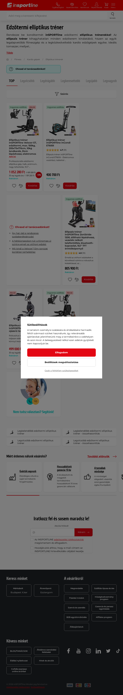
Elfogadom (61, 352)
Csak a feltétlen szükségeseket (61, 370)
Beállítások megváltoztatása (61, 362)
